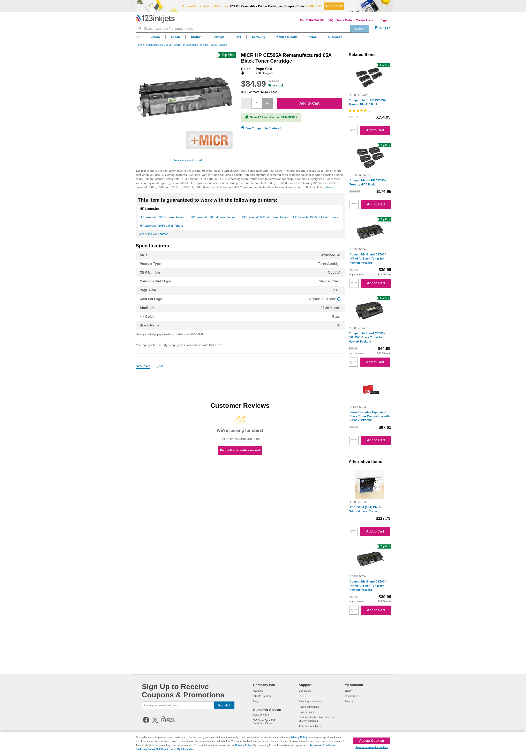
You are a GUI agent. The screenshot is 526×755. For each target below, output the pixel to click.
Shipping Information (310, 701)
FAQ (330, 20)
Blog (255, 701)
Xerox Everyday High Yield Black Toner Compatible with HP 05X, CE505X (370, 416)
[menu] (263, 38)
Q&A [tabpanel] (159, 366)
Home (139, 44)
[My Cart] (382, 28)
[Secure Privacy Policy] (168, 722)
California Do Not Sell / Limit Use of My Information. (165, 749)
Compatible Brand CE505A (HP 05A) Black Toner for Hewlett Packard (368, 258)
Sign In (385, 20)
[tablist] (240, 366)
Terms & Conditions (310, 726)
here (329, 187)
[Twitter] (155, 722)
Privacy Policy (306, 712)
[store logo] (155, 18)
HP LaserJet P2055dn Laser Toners (265, 217)
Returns (349, 701)
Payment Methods (309, 706)
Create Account (366, 20)
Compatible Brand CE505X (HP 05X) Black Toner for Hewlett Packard (367, 337)
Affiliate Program (262, 696)
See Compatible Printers (262, 128)
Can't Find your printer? (154, 233)
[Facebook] (146, 722)
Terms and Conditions (322, 745)
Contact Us (305, 690)
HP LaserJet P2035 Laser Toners (161, 225)
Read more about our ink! (187, 160)
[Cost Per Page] (338, 299)
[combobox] (252, 29)
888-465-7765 (315, 20)
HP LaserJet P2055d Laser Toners (213, 217)
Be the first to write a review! (240, 450)
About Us (258, 690)
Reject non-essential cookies (371, 747)
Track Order (345, 20)
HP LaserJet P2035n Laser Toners (162, 217)
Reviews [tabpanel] (143, 366)
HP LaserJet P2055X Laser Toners (315, 217)
